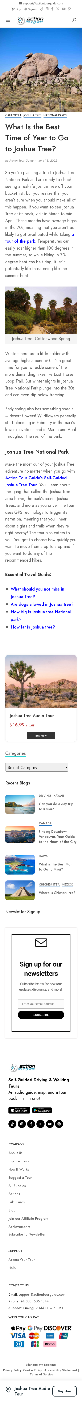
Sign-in (32, 9)
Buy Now (64, 1391)
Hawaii (58, 796)
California (13, 115)
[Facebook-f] (31, 1124)
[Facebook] (52, 9)
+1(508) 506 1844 (35, 1301)
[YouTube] (64, 9)
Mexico (67, 884)
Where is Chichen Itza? (57, 892)
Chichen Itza (49, 884)
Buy (18, 9)
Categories (15, 753)
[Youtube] (50, 1124)
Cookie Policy (32, 1370)
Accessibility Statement (60, 1370)
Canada (45, 823)
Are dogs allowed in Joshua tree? (42, 604)
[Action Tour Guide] (31, 20)
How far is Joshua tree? (33, 627)
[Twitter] (40, 1124)
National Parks (55, 115)
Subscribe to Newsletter (27, 1234)
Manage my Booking (41, 1364)
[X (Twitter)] (57, 9)
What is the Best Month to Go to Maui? (57, 867)
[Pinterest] (69, 9)
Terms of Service (41, 1374)
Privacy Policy (12, 1370)
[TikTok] (41, 9)
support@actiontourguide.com (43, 3)
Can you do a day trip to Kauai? (56, 806)
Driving (45, 796)
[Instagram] (47, 9)
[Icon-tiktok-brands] (12, 1124)
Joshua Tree (32, 115)
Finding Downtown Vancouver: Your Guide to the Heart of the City (58, 836)
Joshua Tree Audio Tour (32, 716)
